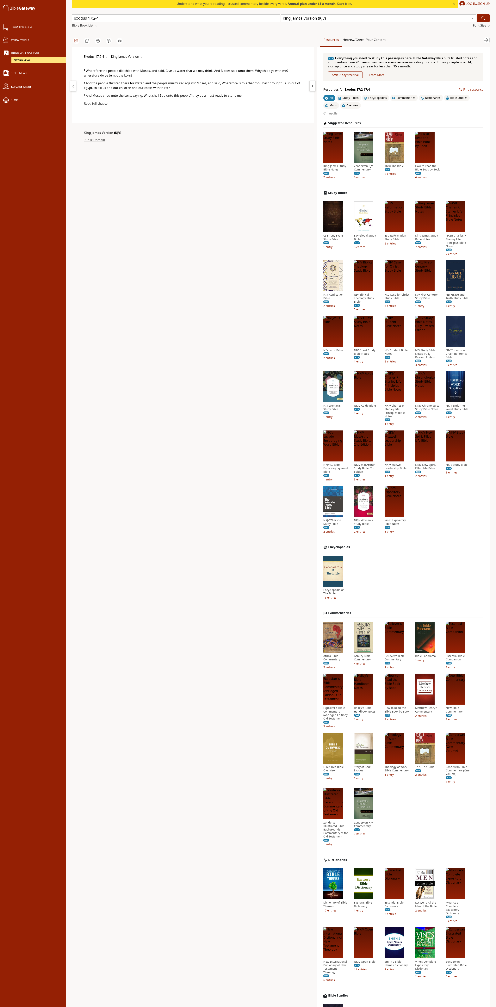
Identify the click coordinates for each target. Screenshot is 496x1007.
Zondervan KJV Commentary (363, 167)
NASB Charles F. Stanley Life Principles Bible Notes (456, 241)
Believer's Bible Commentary (395, 657)
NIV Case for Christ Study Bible (397, 296)
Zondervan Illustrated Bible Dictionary (456, 965)
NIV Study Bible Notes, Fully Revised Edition (425, 354)
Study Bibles (337, 193)
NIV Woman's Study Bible (332, 407)
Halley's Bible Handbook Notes (364, 709)
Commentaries (339, 613)
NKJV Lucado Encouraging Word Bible (335, 468)
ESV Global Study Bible (365, 237)
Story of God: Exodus (362, 768)
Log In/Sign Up (478, 4)
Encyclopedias (339, 547)
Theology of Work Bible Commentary (397, 768)
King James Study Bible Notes (334, 167)
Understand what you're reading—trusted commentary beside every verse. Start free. (264, 4)
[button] (474, 4)
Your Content (376, 40)
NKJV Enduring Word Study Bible (457, 407)
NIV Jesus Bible (333, 350)
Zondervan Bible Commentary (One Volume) (457, 770)
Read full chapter (96, 103)
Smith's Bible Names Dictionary (396, 963)
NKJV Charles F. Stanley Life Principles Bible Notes (395, 411)
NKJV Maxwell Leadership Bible (395, 466)
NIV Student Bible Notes (396, 352)
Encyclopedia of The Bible (333, 591)
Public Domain (94, 140)
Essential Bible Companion (455, 657)
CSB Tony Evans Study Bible (333, 237)
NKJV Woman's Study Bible (363, 521)
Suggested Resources (344, 123)
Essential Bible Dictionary (394, 904)
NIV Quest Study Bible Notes (364, 352)
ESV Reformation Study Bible (395, 237)
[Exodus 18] (312, 86)
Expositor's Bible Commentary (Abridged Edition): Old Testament (335, 713)
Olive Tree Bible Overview (333, 768)
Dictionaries (337, 860)
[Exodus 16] (73, 86)
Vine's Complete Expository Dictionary (425, 965)
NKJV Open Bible (364, 961)
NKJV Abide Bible (365, 405)
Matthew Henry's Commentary (426, 709)
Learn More (376, 75)
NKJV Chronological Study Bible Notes (427, 407)
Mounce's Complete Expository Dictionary (452, 908)
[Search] (483, 18)
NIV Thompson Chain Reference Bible (456, 354)
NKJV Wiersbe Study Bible (332, 521)
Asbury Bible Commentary (362, 657)
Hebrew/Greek (353, 40)
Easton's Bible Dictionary (363, 904)
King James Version (98, 133)
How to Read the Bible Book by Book (427, 167)
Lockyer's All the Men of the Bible (426, 904)
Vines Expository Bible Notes (395, 521)
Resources (331, 40)
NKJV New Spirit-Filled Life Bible (426, 466)
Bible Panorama (425, 656)
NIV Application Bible (333, 296)
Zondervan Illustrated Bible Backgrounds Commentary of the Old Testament (335, 829)
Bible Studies (338, 995)
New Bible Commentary (454, 709)
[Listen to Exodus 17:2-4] (119, 41)
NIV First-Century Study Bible (426, 296)
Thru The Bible (394, 166)
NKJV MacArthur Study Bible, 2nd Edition (364, 468)
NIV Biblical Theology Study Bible (364, 298)
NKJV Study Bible (457, 464)
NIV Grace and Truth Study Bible (457, 296)
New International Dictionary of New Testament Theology (335, 967)
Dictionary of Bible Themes (335, 904)
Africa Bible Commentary (331, 657)
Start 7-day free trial (345, 75)
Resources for (346, 90)
